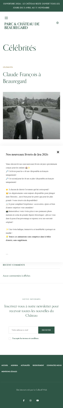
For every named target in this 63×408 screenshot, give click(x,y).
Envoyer (46, 330)
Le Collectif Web (40, 390)
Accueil (4, 365)
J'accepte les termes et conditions (25, 338)
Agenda (14, 365)
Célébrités (8, 67)
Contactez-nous (54, 365)
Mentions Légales (9, 371)
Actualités (25, 365)
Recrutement (38, 365)
